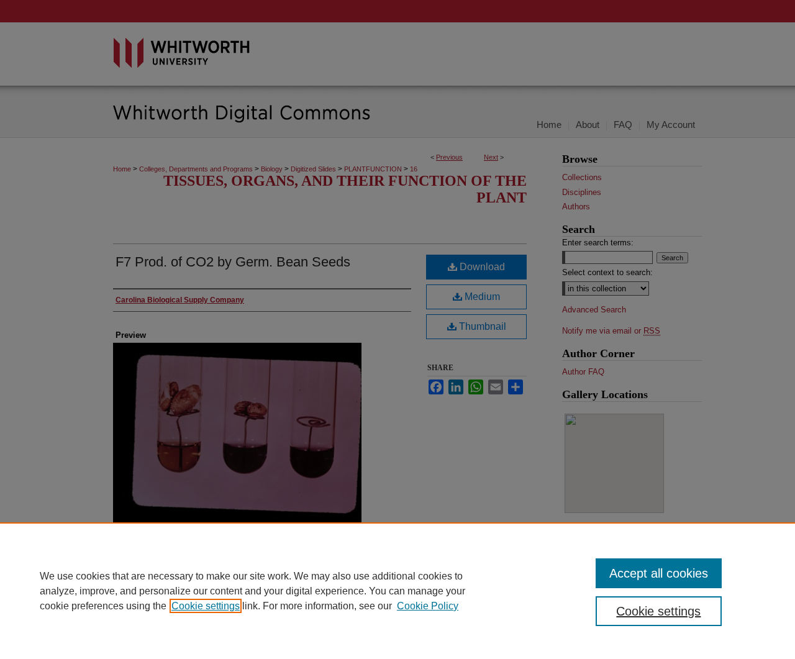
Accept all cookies (658, 573)
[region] (397, 590)
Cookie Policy (427, 606)
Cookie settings (205, 606)
